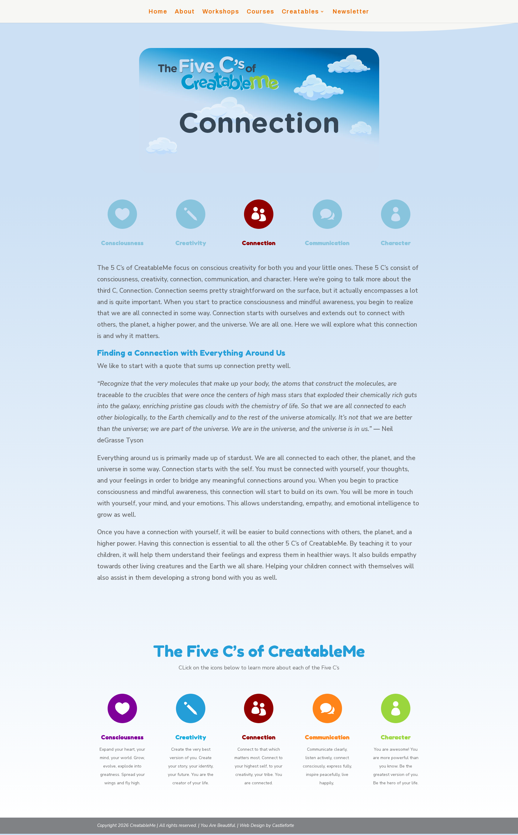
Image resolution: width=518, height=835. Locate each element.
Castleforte (283, 825)
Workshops (220, 12)
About (185, 12)
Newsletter (350, 12)
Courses (260, 12)
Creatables (300, 12)
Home (157, 12)
